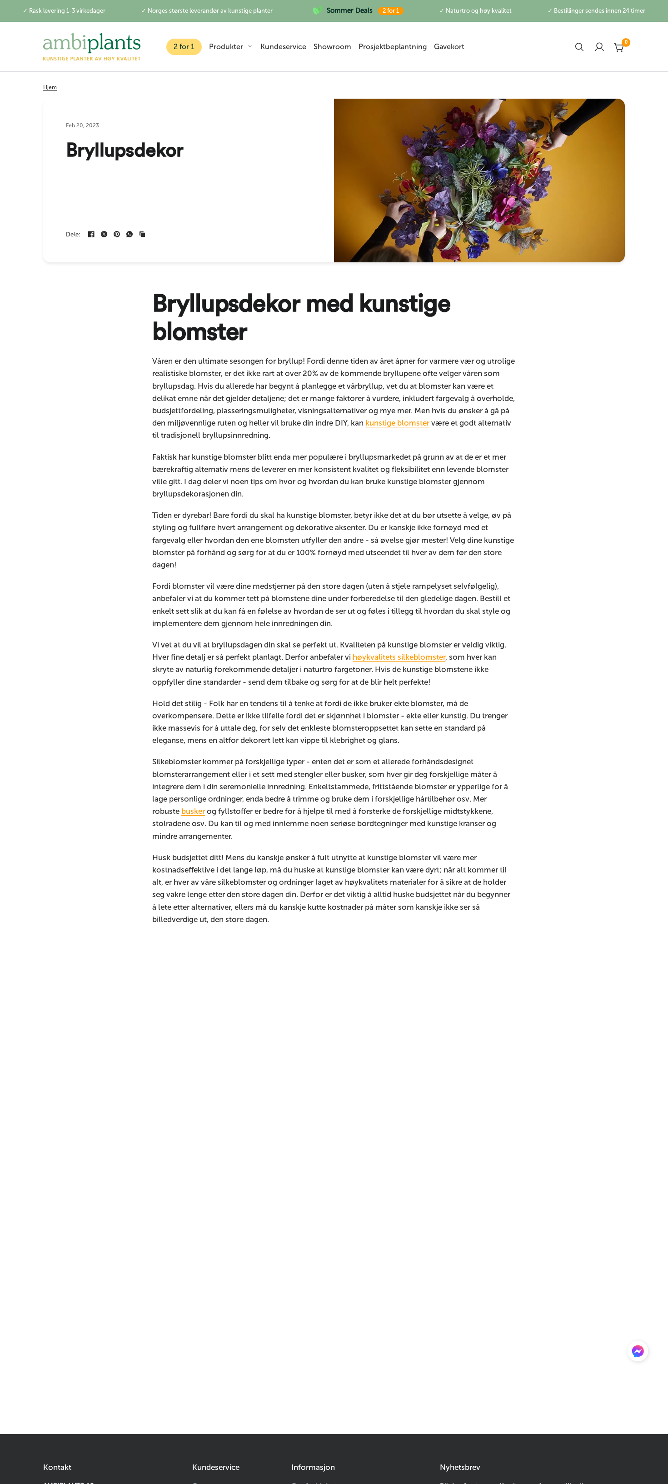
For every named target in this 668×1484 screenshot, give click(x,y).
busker (193, 811)
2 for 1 (184, 46)
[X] (104, 234)
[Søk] (579, 46)
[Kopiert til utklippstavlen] (142, 234)
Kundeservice (283, 46)
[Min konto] (599, 46)
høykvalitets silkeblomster (399, 657)
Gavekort (449, 46)
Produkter (226, 46)
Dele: (73, 234)
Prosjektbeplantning (393, 46)
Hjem (50, 87)
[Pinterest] (116, 234)
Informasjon (313, 1467)
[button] (638, 1353)
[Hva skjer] (129, 234)
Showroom (332, 46)
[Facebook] (91, 234)
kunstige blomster (397, 422)
